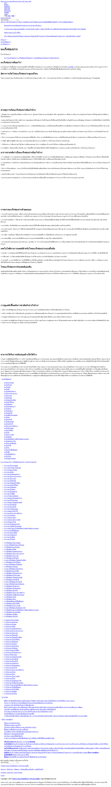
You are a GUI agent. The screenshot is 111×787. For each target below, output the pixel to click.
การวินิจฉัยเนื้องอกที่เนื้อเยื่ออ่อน (14, 601)
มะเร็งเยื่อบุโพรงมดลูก (11, 415)
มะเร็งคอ (7, 417)
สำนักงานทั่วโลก (6, 18)
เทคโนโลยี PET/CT (52, 750)
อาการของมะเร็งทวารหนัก (12, 519)
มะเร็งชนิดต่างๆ (6, 379)
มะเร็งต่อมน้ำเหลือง (10, 400)
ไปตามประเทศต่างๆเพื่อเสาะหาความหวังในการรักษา (20, 727)
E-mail (2, 775)
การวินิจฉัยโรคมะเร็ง (17, 462)
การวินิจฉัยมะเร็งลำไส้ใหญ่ (12, 562)
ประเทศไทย (20, 757)
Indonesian (7, 7)
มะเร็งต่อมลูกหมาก (10, 391)
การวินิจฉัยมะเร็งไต (10, 597)
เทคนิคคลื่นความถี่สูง (82, 748)
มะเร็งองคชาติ (8, 424)
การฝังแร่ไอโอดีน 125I (46, 29)
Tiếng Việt (7, 9)
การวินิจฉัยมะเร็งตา (10, 599)
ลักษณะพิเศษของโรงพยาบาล (55, 36)
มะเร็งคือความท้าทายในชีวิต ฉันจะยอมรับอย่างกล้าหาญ (21, 731)
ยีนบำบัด (6, 750)
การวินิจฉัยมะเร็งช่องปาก (12, 586)
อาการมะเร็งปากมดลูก (11, 465)
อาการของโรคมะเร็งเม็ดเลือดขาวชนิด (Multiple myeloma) (21, 528)
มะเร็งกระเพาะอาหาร (10, 393)
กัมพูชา (44, 757)
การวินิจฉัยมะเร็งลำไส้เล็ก (12, 603)
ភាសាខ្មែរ (6, 12)
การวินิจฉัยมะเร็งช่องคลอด (12, 588)
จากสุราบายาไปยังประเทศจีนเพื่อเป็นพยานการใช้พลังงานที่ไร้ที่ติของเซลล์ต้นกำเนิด (29, 738)
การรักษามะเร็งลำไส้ (10, 667)
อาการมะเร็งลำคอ (9, 515)
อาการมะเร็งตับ (9, 472)
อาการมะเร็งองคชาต (10, 491)
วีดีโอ (18, 32)
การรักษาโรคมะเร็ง (30, 462)
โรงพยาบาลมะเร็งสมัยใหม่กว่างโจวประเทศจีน (15, 766)
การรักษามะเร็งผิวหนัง (11, 635)
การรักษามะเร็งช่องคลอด (12, 665)
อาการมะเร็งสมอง (9, 489)
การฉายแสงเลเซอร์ (15, 750)
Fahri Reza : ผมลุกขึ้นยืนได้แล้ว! (13, 736)
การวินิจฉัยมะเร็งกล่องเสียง (12, 612)
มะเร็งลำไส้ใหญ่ (9, 402)
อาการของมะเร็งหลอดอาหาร (13, 498)
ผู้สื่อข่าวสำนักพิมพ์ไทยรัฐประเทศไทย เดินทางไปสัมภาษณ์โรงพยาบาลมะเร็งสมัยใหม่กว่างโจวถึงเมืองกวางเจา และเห (39, 700)
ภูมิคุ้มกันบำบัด (57, 29)
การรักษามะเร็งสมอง (10, 644)
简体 (9, 16)
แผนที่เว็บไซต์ (39, 769)
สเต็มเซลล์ (65, 29)
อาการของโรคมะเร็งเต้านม (12, 467)
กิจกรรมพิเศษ (63, 22)
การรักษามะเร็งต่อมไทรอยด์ (12, 657)
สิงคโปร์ (26, 757)
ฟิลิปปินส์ (32, 757)
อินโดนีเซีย (13, 757)
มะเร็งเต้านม (8, 385)
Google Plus (9, 772)
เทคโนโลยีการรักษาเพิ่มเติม (77, 29)
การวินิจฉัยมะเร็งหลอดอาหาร (13, 573)
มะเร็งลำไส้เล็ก (8, 430)
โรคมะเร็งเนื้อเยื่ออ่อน (10, 450)
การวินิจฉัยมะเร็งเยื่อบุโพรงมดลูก (14, 595)
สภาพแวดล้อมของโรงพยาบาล (19, 25)
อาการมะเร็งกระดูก (10, 478)
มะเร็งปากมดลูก (9, 382)
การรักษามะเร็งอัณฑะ (11, 648)
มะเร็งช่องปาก (8, 411)
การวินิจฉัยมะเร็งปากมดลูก (12, 543)
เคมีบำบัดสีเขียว (42, 750)
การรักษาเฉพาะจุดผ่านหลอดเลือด (14, 29)
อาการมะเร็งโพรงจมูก (11, 500)
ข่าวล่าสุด (32, 25)
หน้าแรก (3, 22)
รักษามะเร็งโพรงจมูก (10, 654)
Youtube (20, 772)
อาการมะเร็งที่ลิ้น (9, 493)
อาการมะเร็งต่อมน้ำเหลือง (12, 483)
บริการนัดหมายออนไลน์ (11, 36)
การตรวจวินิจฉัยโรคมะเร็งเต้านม (14, 545)
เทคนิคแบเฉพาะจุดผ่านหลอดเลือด (28, 748)
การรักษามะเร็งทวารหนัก (12, 676)
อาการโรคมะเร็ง (6, 462)
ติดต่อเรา (70, 22)
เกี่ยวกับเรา (38, 25)
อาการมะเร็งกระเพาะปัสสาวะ (13, 513)
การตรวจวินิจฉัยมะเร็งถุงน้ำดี (13, 582)
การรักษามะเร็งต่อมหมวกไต (12, 680)
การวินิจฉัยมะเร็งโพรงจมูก (12, 575)
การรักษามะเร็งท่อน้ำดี (11, 659)
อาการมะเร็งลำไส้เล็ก (10, 532)
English (6, 4)
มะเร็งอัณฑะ (8, 437)
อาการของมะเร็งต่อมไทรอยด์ (13, 502)
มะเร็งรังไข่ (7, 456)
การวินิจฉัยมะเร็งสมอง (11, 566)
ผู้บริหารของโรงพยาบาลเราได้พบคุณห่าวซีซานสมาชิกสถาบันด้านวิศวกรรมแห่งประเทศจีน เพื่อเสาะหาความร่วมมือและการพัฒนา (43, 707)
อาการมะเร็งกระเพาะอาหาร (12, 476)
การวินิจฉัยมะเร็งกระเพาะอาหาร (14, 553)
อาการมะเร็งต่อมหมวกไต (12, 524)
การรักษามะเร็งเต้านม (11, 622)
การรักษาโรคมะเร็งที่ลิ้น (11, 650)
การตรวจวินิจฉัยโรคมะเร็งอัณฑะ (14, 584)
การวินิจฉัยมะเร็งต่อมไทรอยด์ (13, 577)
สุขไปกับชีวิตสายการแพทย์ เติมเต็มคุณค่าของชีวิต (19, 713)
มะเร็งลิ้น (70, 67)
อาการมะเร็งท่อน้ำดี (10, 504)
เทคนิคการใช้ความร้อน (96, 748)
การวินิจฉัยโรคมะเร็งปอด (12, 547)
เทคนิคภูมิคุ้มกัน (71, 748)
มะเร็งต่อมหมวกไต (10, 441)
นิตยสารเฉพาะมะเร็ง (10, 32)
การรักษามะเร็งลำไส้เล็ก (11, 689)
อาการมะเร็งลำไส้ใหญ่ (11, 485)
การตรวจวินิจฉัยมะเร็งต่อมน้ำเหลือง (15, 560)
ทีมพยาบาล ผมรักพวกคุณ (12, 723)
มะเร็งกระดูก (8, 395)
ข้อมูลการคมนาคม (25, 36)
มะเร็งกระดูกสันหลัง (10, 443)
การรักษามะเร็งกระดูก (11, 633)
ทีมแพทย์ (7, 25)
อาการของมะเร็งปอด (10, 470)
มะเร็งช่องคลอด (9, 421)
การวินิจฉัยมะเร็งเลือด (11, 614)
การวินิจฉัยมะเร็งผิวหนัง (11, 558)
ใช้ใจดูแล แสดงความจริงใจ (12, 725)
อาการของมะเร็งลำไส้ (11, 511)
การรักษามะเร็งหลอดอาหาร (12, 652)
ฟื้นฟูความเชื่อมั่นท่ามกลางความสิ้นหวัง (16, 729)
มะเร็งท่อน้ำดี (8, 413)
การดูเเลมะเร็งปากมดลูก (11, 620)
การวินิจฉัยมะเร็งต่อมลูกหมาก (13, 551)
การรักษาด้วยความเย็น (32, 29)
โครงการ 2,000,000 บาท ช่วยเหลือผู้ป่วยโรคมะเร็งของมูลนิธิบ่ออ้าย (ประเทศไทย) (28, 703)
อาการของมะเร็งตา (10, 517)
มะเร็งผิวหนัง (8, 398)
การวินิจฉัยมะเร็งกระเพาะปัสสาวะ (14, 592)
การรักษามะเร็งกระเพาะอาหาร (13, 631)
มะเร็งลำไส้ (7, 445)
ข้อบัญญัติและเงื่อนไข (27, 769)
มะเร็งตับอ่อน (8, 404)
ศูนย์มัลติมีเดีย (48, 22)
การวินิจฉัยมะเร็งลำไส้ (11, 590)
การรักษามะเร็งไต (9, 678)
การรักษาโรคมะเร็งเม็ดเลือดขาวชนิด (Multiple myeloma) (21, 685)
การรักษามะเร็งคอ (9, 672)
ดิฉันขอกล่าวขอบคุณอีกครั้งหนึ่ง (14, 734)
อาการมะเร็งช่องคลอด (11, 509)
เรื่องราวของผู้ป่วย (23, 22)
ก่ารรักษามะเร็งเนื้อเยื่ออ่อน (12, 687)
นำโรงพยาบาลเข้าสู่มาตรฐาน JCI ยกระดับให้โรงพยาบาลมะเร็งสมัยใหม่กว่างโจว (28, 711)
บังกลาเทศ (38, 757)
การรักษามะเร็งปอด (10, 624)
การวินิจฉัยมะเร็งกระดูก (11, 556)
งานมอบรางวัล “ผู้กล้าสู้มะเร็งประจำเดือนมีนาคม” (19, 705)
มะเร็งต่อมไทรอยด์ (9, 458)
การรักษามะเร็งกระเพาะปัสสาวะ (14, 670)
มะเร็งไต (6, 432)
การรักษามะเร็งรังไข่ (10, 693)
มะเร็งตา (6, 447)
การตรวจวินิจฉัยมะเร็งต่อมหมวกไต (14, 608)
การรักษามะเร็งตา (9, 674)
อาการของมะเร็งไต (10, 522)
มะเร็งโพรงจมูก (9, 428)
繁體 (13, 16)
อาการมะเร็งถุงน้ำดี (10, 506)
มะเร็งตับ (7, 389)
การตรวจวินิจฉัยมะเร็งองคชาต (13, 569)
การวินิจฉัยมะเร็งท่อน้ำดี (11, 579)
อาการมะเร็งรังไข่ (9, 539)
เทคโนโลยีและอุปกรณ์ (36, 22)
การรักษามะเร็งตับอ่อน (11, 641)
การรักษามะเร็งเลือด (10, 691)
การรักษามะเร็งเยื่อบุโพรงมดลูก (13, 683)
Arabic (6, 14)
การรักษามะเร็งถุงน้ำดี (11, 661)
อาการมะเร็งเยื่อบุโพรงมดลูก (13, 526)
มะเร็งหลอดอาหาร (10, 406)
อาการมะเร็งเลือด (9, 537)
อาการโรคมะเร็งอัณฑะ (11, 496)
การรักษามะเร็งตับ (9, 626)
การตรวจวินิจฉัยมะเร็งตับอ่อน (13, 564)
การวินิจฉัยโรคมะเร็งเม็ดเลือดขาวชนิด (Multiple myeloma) (21, 610)
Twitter (15, 772)
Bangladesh (7, 11)
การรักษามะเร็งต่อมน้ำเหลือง (13, 637)
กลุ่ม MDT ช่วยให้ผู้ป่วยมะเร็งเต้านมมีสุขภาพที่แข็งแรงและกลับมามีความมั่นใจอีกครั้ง (30, 709)
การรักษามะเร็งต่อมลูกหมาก (13, 628)
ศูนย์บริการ (55, 22)
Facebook (3, 772)
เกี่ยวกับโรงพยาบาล (12, 22)
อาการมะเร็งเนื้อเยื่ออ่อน (11, 530)
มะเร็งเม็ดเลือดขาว (10, 454)
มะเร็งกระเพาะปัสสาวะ (11, 426)
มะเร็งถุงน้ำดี (8, 419)
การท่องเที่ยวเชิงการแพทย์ (72, 36)
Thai (5, 3)
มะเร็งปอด (7, 387)
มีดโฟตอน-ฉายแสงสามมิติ (29, 750)
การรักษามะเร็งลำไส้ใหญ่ (12, 639)
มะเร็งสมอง (7, 408)
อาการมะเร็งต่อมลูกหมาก (12, 474)
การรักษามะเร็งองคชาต (11, 646)
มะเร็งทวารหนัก (9, 434)
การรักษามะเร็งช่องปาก (11, 663)
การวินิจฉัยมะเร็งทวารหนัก (12, 605)
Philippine (7, 6)
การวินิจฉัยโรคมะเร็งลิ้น (11, 571)
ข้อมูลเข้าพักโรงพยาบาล (38, 36)
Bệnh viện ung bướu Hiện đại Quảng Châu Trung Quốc (16, 1)
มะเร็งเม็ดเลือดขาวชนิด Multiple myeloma (16, 439)
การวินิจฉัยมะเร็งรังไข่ (11, 616)
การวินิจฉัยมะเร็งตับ (10, 549)
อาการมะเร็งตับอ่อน (10, 487)
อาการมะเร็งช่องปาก (10, 535)
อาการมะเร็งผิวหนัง (10, 480)
